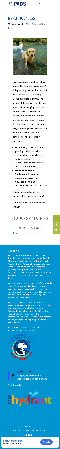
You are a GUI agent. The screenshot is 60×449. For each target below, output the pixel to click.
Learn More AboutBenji (26, 230)
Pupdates (12, 28)
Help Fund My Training (29, 218)
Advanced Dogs (39, 24)
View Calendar (15, 384)
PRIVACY (28, 426)
